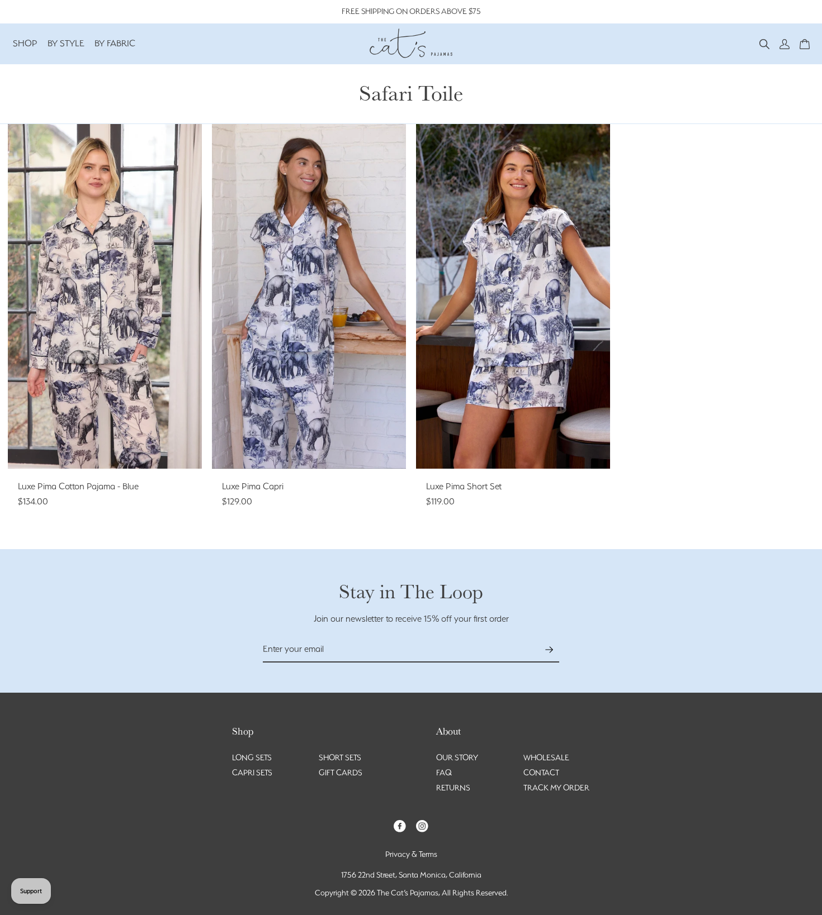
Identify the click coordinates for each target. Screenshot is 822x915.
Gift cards (340, 772)
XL (145, 447)
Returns (453, 787)
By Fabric (115, 43)
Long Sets (252, 757)
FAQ (444, 772)
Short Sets (340, 757)
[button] (764, 43)
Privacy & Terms (411, 854)
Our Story (457, 757)
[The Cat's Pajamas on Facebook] (400, 825)
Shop (25, 43)
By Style (66, 43)
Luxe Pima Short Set (464, 486)
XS (63, 447)
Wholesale (546, 757)
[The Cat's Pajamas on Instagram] (422, 825)
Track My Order (556, 787)
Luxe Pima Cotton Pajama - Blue (78, 486)
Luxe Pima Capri (253, 486)
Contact (541, 772)
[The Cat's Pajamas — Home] (411, 42)
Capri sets (252, 772)
